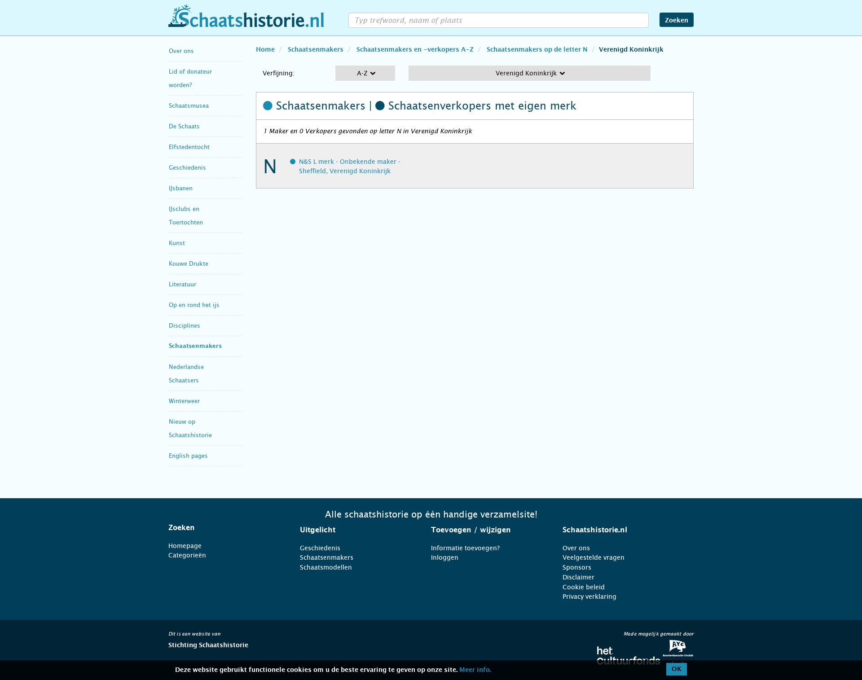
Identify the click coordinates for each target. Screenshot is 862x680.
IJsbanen (181, 188)
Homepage (185, 545)
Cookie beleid (584, 587)
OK (677, 669)
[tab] (222, 528)
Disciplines (184, 325)
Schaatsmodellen (326, 567)
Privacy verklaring (589, 596)
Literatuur (182, 284)
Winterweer (184, 401)
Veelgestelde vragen (594, 557)
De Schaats (184, 126)
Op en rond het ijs (194, 305)
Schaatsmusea (189, 105)
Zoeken (676, 21)
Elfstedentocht (189, 147)
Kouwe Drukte (188, 263)
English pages (188, 455)
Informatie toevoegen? (465, 548)
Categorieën (187, 555)
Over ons (181, 51)
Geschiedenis (187, 167)
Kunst (177, 243)
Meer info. (475, 670)
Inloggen (444, 557)
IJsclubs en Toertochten (186, 216)
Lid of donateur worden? (190, 78)
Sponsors (577, 567)
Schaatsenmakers (195, 346)
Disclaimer (578, 577)
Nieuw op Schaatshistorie (190, 428)
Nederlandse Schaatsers (186, 374)
